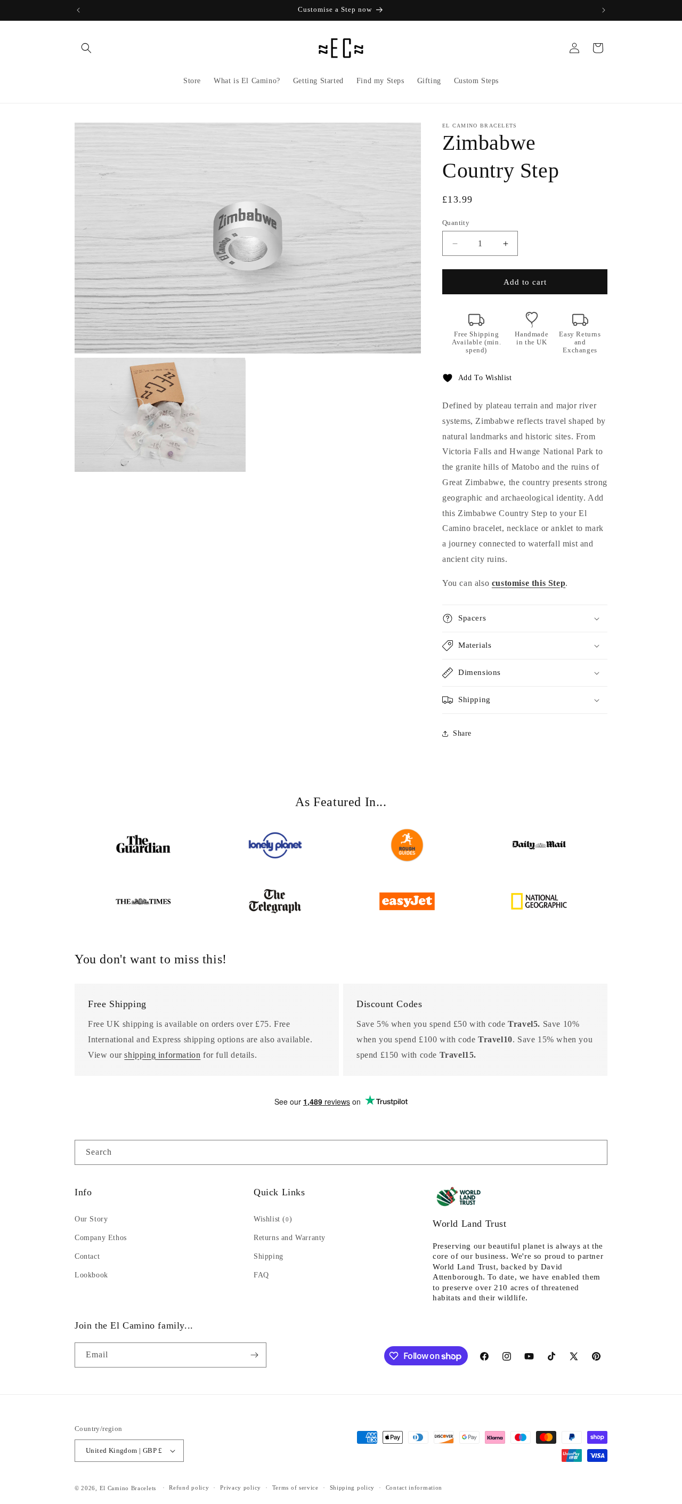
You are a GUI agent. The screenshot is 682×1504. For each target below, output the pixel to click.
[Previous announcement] (78, 10)
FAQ (261, 1275)
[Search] (595, 1152)
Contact (87, 1256)
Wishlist (273, 1219)
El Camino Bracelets (128, 1488)
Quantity (455, 223)
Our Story (91, 1219)
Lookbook (91, 1275)
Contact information (414, 1487)
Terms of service (295, 1487)
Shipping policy (352, 1487)
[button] (86, 48)
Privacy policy (240, 1487)
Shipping (268, 1256)
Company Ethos (101, 1238)
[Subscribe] (254, 1355)
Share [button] (462, 733)
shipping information (162, 1054)
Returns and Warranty (290, 1238)
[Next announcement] (603, 10)
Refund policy (189, 1487)
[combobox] (341, 1152)
